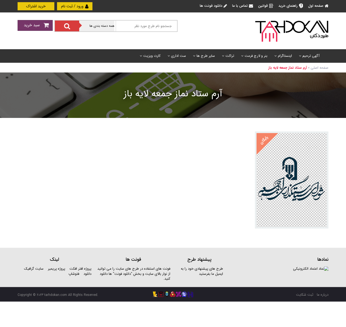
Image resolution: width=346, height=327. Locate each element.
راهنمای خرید (288, 6)
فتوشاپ (73, 274)
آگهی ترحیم (311, 56)
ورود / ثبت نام (73, 6)
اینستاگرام (285, 56)
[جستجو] (67, 26)
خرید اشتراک (36, 6)
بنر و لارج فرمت (256, 56)
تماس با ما (240, 6)
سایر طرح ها (206, 56)
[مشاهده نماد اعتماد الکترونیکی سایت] (310, 269)
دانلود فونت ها (211, 6)
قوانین (263, 6)
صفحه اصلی (319, 68)
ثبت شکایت (304, 295)
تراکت (229, 56)
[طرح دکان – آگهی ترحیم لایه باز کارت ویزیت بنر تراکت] (291, 31)
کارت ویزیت (152, 56)
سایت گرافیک (34, 269)
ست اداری (178, 56)
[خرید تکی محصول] (320, 139)
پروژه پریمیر (56, 269)
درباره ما (322, 295)
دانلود (87, 274)
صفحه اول (315, 6)
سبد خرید (32, 25)
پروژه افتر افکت (80, 269)
